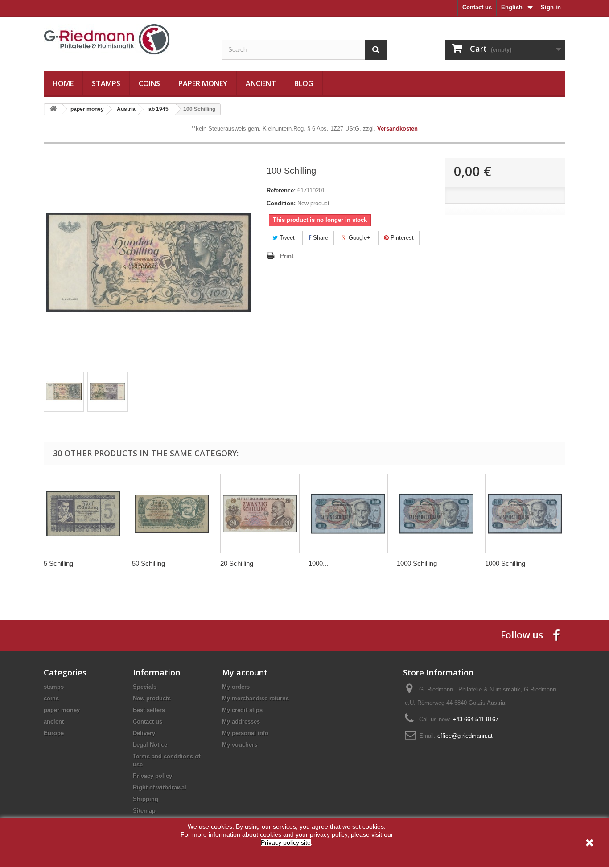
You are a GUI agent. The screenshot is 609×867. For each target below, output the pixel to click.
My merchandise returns (255, 698)
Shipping (145, 799)
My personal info (245, 733)
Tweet (286, 237)
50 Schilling (148, 563)
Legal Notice (150, 744)
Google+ (358, 237)
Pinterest (401, 237)
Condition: (281, 203)
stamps (106, 83)
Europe (54, 733)
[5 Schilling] (83, 513)
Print (286, 256)
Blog (303, 83)
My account (244, 672)
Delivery (144, 733)
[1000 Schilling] (436, 513)
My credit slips (242, 710)
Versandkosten (397, 128)
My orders (236, 686)
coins (149, 83)
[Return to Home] (53, 109)
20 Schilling (236, 563)
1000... (318, 563)
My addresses (241, 721)
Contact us (477, 7)
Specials (144, 686)
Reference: (281, 190)
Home (63, 83)
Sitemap (144, 810)
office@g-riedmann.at (465, 735)
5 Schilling (58, 563)
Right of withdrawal (159, 787)
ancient (261, 83)
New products (152, 698)
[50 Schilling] (171, 513)
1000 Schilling (417, 563)
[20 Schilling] (260, 513)
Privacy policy (152, 776)
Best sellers (149, 710)
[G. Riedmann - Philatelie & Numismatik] (126, 39)
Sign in (551, 7)
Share (319, 237)
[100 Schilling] (63, 391)
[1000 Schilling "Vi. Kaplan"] (348, 513)
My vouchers (239, 744)
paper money (202, 83)
